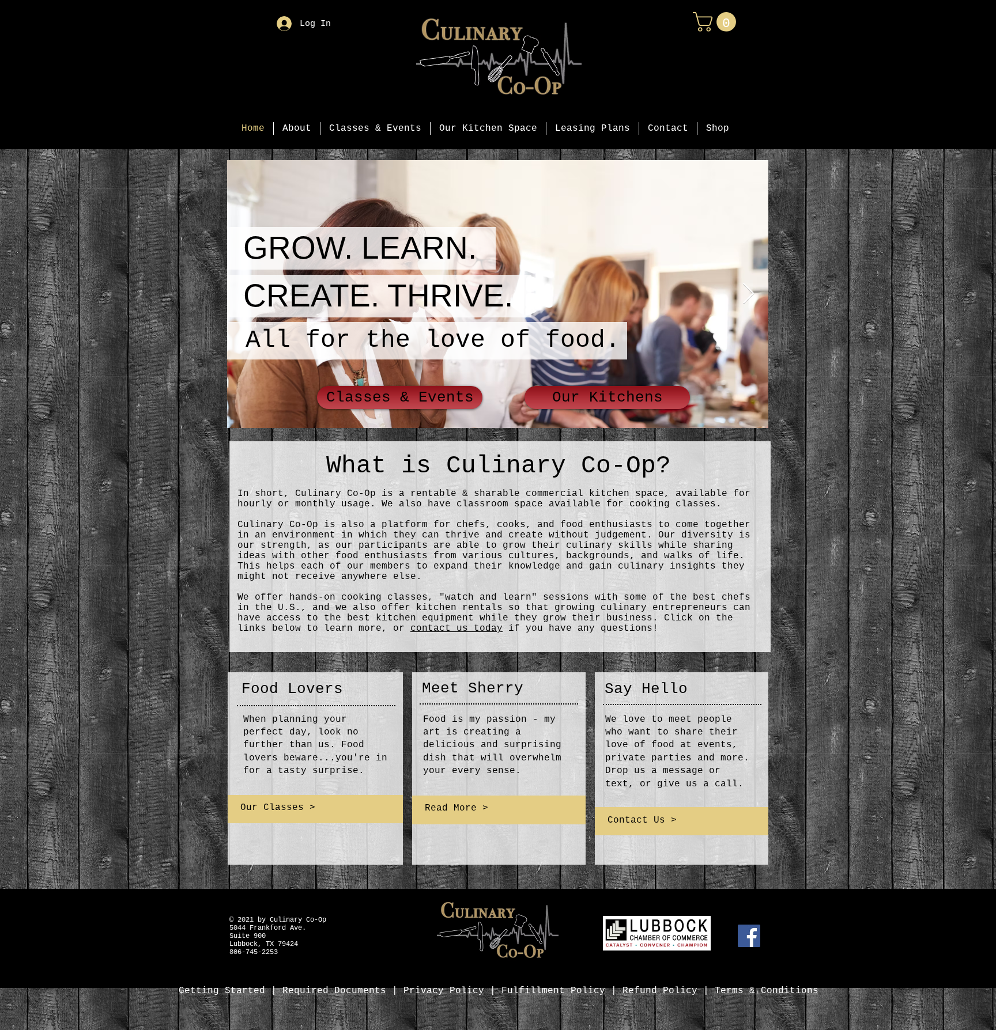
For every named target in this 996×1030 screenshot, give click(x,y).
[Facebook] (749, 936)
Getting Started (222, 991)
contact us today (456, 628)
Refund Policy (659, 991)
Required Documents (334, 991)
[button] (717, 22)
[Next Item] (748, 294)
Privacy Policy (443, 991)
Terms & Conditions (766, 991)
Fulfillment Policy (553, 991)
